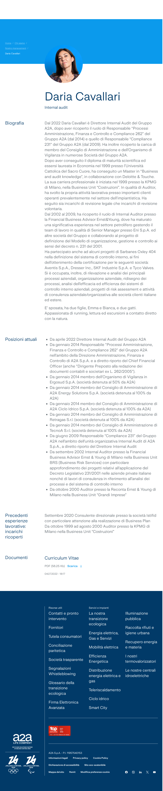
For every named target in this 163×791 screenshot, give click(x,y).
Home (8, 43)
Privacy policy (80, 758)
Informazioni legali (58, 758)
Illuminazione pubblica (136, 616)
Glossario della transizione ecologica (61, 688)
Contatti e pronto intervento (63, 616)
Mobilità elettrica (103, 647)
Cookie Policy (100, 758)
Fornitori (56, 627)
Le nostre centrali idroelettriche (140, 673)
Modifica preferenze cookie (95, 772)
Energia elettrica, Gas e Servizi (103, 636)
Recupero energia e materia (141, 645)
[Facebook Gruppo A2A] (126, 772)
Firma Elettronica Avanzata (63, 705)
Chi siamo (20, 43)
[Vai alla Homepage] (22, 753)
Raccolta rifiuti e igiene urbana (139, 630)
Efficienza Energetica (98, 659)
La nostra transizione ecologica (98, 618)
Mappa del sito (56, 772)
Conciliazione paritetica (60, 648)
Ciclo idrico (99, 698)
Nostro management (15, 48)
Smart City (98, 707)
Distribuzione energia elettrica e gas (105, 675)
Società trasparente (66, 659)
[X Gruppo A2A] (147, 772)
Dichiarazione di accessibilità (64, 765)
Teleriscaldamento (105, 690)
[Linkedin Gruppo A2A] (140, 772)
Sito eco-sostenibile (95, 765)
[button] (101, 565)
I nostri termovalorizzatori (140, 659)
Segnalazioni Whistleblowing (62, 671)
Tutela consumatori (65, 636)
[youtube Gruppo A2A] (154, 772)
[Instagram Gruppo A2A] (133, 772)
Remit (72, 772)
